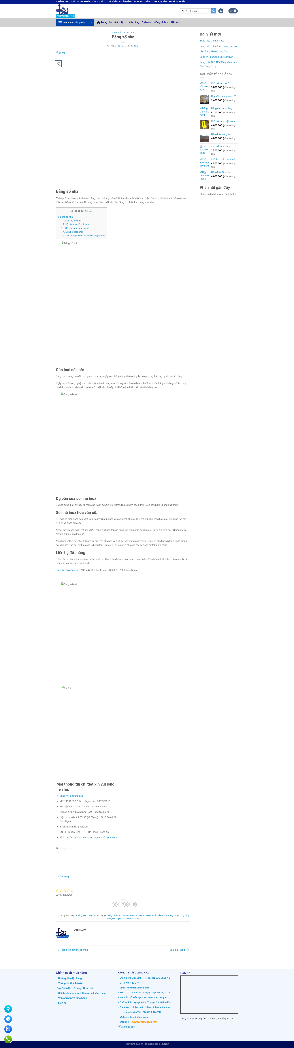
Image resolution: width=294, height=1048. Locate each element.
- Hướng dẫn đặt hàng (69, 978)
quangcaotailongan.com (103, 837)
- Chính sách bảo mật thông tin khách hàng (81, 993)
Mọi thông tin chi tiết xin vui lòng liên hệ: (83, 235)
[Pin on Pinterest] (128, 904)
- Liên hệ (61, 1002)
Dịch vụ (146, 22)
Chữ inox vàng (177, 949)
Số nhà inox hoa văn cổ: (75, 228)
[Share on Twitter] (117, 904)
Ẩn (90, 211)
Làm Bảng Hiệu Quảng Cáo (214, 51)
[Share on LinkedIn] (134, 904)
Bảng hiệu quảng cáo (123, 33)
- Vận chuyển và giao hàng (71, 997)
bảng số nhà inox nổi (147, 915)
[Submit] (213, 11)
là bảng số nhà (118, 918)
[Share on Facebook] (112, 904)
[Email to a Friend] (123, 904)
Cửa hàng (134, 22)
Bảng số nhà (65, 216)
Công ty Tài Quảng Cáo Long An (216, 56)
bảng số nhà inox (129, 915)
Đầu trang (63, 876)
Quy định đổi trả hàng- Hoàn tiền (75, 988)
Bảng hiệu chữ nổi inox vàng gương (218, 46)
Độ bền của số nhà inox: (75, 224)
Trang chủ (106, 22)
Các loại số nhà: (71, 220)
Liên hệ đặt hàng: (72, 231)
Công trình (160, 22)
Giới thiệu (119, 22)
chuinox (135, 46)
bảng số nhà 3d (114, 915)
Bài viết (174, 22)
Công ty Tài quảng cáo (67, 570)
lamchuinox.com (79, 837)
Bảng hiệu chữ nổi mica (212, 40)
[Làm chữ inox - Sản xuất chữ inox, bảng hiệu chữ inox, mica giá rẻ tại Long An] (72, 11)
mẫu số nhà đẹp (133, 918)
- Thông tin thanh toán (70, 983)
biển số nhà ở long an (166, 915)
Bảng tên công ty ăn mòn (74, 949)
